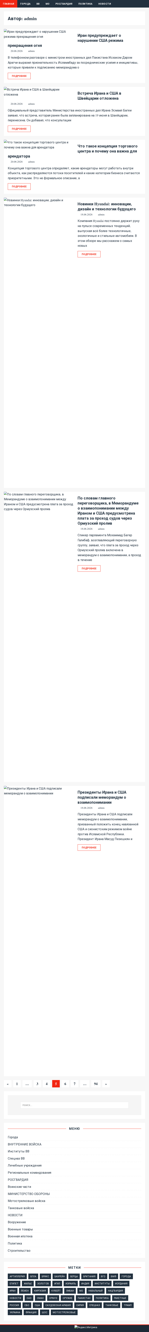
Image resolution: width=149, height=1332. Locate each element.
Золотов (43, 1283)
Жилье (28, 1283)
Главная (8, 3)
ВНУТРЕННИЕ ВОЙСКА (24, 1144)
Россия (14, 1305)
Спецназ (94, 1305)
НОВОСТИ (15, 1215)
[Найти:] (74, 1105)
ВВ (38, 3)
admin (31, 51)
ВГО (103, 1276)
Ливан (70, 1290)
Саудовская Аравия (58, 1305)
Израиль (71, 1283)
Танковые (111, 1305)
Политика (85, 3)
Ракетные (120, 1297)
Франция (31, 1312)
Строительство (19, 1250)
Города (25, 3)
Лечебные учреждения (25, 1165)
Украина (15, 1312)
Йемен (25, 1290)
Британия (89, 1276)
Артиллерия (17, 1276)
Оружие (67, 1297)
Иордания (121, 1283)
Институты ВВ (18, 1151)
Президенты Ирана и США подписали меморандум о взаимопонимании (102, 797)
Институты (102, 1283)
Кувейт (56, 1290)
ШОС (44, 1312)
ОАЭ (29, 1297)
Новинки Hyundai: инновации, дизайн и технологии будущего (107, 206)
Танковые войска (21, 1208)
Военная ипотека (20, 1236)
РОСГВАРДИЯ (64, 3)
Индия (85, 1283)
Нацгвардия (115, 1290)
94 (96, 1083)
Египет (14, 1283)
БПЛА (33, 1276)
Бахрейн (60, 1276)
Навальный (95, 1290)
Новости (104, 3)
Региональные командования (29, 1172)
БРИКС (45, 1276)
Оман (40, 1297)
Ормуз (53, 1297)
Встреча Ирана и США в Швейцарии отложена (99, 95)
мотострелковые (64, 1312)
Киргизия (40, 1290)
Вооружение (17, 1222)
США (37, 1305)
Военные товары (20, 1229)
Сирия (80, 1305)
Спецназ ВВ (16, 1158)
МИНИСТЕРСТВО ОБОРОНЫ (29, 1194)
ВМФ (113, 1276)
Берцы (74, 1276)
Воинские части (19, 1187)
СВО (26, 1305)
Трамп (128, 1305)
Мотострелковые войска (26, 1201)
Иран (13, 1290)
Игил (57, 1283)
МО (48, 3)
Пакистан (84, 1297)
